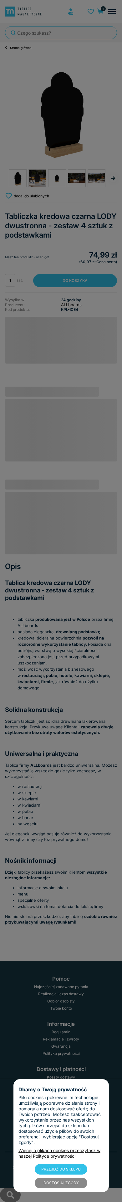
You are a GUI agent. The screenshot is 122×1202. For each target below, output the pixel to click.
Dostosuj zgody (61, 1182)
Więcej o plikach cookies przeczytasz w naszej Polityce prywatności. (59, 1153)
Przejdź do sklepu (61, 1169)
